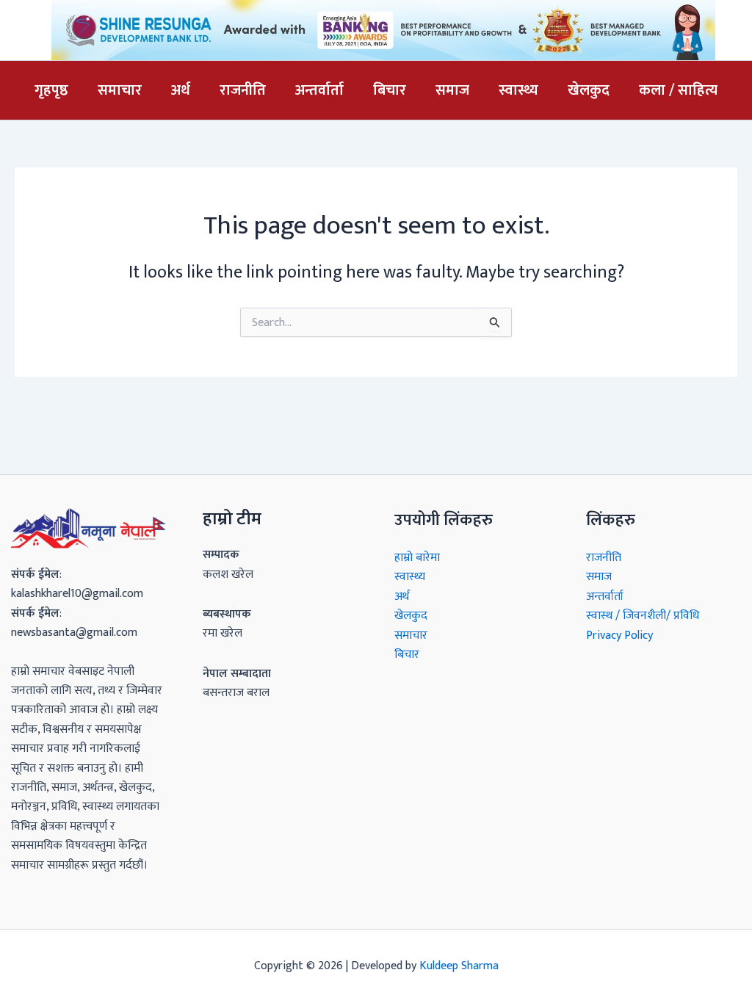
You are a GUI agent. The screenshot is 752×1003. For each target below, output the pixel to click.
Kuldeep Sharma (459, 966)
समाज (452, 90)
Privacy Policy (619, 635)
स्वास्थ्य (518, 90)
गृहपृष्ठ (51, 90)
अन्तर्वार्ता (319, 90)
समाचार (120, 90)
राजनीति (243, 90)
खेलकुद (589, 90)
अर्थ (180, 90)
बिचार (389, 90)
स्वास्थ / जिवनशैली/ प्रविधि (642, 616)
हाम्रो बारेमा (417, 558)
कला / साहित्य (678, 90)
